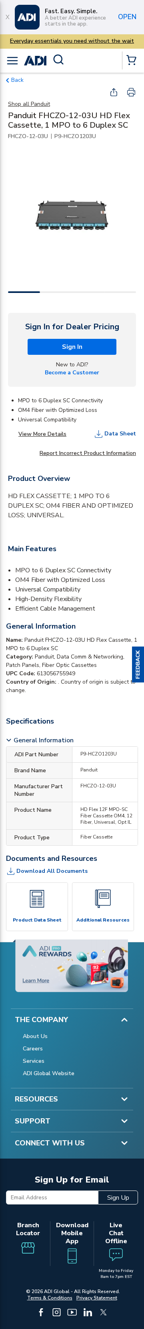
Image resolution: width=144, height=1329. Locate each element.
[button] (138, 664)
